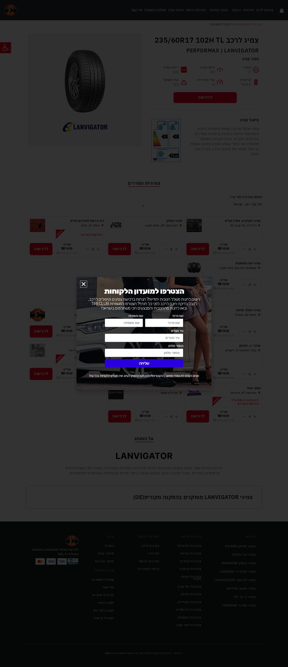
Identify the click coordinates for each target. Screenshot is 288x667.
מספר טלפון (175, 346)
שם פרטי (177, 316)
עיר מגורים (177, 331)
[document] (144, 333)
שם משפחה (135, 316)
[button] (83, 284)
